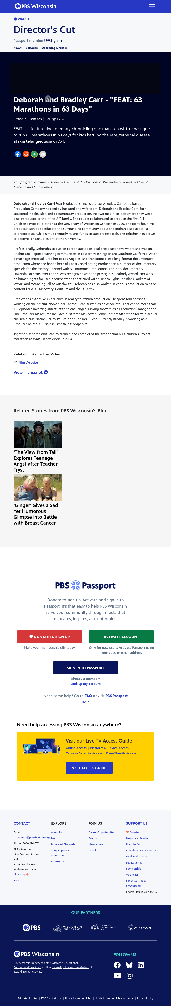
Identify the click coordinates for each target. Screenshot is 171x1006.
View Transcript (29, 372)
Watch (23, 19)
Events (93, 838)
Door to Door (134, 844)
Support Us (136, 823)
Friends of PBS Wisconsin (141, 850)
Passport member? (38, 40)
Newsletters (96, 844)
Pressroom (57, 861)
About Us (56, 832)
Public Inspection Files (78, 998)
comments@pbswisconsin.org (32, 837)
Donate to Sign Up (51, 637)
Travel (92, 850)
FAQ (88, 695)
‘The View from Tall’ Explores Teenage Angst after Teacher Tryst (36, 461)
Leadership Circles (136, 856)
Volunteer (132, 874)
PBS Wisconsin (22, 963)
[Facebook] (18, 155)
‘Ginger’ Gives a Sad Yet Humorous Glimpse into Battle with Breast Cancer (36, 514)
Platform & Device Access (109, 748)
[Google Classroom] (34, 155)
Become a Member (137, 838)
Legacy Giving (134, 862)
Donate (134, 832)
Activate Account (121, 637)
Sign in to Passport (85, 668)
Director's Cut (44, 30)
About (18, 48)
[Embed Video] (48, 99)
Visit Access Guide (89, 768)
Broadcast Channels (63, 844)
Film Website (28, 362)
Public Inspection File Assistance (114, 998)
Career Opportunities (101, 832)
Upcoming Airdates (54, 48)
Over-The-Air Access (121, 753)
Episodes (32, 48)
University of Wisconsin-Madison (70, 967)
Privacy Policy (145, 998)
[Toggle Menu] (152, 6)
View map (20, 874)
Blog (53, 838)
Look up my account (85, 684)
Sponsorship (133, 868)
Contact (22, 823)
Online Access (76, 748)
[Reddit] (26, 155)
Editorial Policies (27, 998)
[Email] (43, 155)
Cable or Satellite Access (84, 753)
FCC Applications (51, 998)
